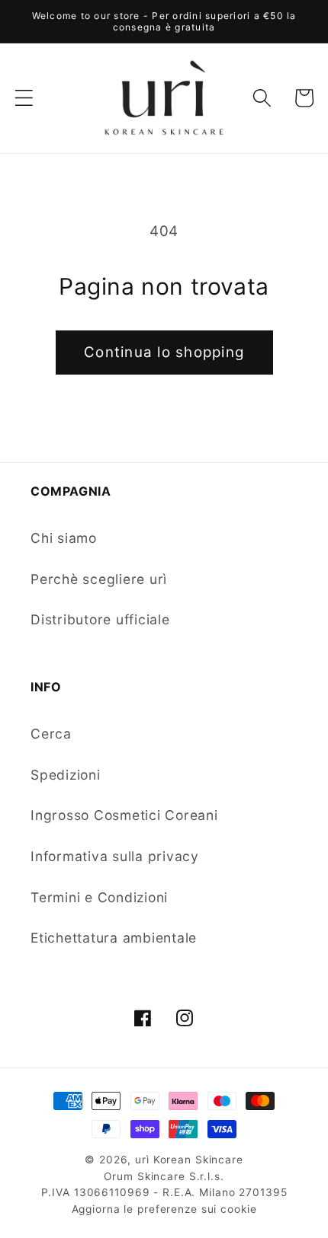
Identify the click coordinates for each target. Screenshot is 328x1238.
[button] (24, 98)
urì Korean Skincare (189, 1159)
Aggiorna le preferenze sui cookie (164, 1209)
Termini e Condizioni (99, 897)
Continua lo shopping (164, 352)
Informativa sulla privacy (115, 856)
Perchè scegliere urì (99, 579)
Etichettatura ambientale (114, 938)
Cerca (51, 734)
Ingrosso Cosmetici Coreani (124, 815)
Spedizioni (66, 775)
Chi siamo (64, 538)
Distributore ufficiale (100, 619)
